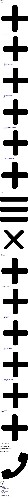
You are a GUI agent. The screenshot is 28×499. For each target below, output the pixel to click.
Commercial (5, 157)
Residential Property (6, 63)
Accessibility (2, 490)
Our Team (4, 191)
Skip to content (1, 0)
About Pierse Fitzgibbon (6, 443)
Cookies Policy (3, 492)
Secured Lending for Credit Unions (8, 95)
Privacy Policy (3, 489)
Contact (2, 192)
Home (2, 2)
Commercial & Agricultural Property (8, 64)
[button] (14, 223)
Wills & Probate (6, 317)
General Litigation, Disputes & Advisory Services (10, 127)
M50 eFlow (2, 411)
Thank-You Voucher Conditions (5, 488)
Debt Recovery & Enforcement (6, 96)
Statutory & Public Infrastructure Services (9, 158)
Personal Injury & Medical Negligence (8, 379)
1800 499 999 (3, 486)
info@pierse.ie (3, 487)
